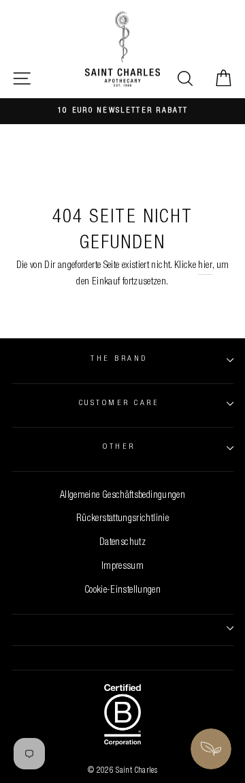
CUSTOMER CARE (119, 403)
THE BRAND (119, 359)
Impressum (122, 567)
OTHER (119, 447)
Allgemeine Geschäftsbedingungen (122, 496)
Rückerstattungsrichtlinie (122, 519)
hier (205, 266)
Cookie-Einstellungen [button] (122, 590)
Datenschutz (122, 543)
